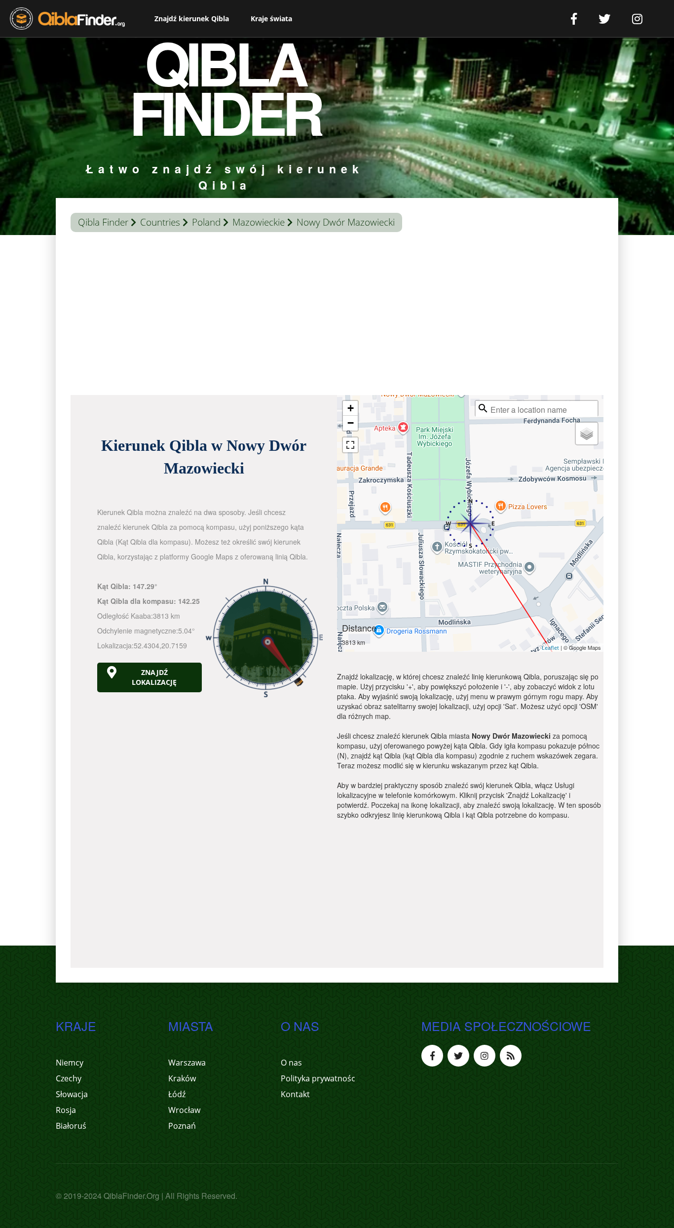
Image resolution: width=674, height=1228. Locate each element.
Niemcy (69, 1062)
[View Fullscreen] (350, 444)
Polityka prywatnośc (318, 1078)
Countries (160, 222)
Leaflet (550, 647)
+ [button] (350, 408)
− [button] (350, 423)
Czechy (68, 1078)
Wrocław (184, 1110)
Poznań (182, 1125)
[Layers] (587, 433)
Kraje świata (271, 18)
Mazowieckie (258, 222)
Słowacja (72, 1094)
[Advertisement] (337, 316)
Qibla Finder (103, 222)
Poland (206, 222)
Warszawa (187, 1062)
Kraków (182, 1078)
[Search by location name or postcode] (483, 408)
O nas (291, 1062)
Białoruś (71, 1125)
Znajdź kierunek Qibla (191, 18)
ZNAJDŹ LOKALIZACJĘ (154, 677)
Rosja (66, 1110)
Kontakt (295, 1094)
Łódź (177, 1094)
